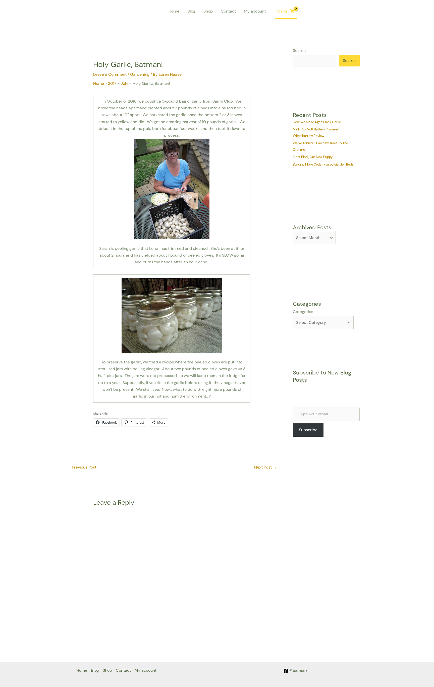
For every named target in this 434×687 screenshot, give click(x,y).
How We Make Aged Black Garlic (317, 122)
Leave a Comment (110, 74)
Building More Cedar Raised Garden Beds (323, 164)
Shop (208, 11)
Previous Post (81, 467)
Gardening (139, 74)
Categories (303, 311)
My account (255, 11)
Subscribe (308, 429)
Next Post (265, 467)
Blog (191, 11)
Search (299, 50)
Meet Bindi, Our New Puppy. (313, 157)
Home (174, 11)
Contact (228, 11)
